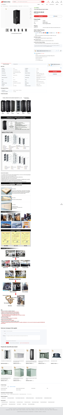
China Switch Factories (5, 402)
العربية (36, 409)
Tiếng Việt (51, 409)
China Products (15, 408)
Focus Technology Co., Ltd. (26, 411)
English (11, 409)
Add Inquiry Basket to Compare (17, 33)
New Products (33, 388)
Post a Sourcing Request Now (24, 342)
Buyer (42, 4)
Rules (61, 4)
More (1, 405)
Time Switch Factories (27, 402)
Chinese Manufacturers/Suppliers (21, 408)
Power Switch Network (43, 402)
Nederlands (33, 409)
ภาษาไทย (45, 409)
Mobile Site (50, 408)
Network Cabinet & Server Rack (20, 388)
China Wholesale (28, 408)
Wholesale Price (33, 408)
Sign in (61, 2)
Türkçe (48, 409)
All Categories (4, 4)
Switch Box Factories (12, 402)
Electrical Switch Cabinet (35, 402)
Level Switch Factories (20, 402)
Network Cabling (18, 389)
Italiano (27, 409)
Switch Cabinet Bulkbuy (31, 404)
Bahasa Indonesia (55, 409)
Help (46, 4)
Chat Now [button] (55, 16)
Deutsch (30, 409)
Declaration (40, 411)
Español (14, 409)
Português (17, 409)
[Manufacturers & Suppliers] (5, 2)
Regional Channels (41, 408)
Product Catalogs (13, 386)
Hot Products (10, 408)
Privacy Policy (44, 411)
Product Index (46, 408)
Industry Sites (37, 408)
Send (7, 342)
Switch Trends (24, 404)
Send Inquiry (41, 16)
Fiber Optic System (3, 389)
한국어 (38, 409)
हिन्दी (43, 409)
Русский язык (23, 409)
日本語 (41, 409)
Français (20, 409)
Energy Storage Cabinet (4, 388)
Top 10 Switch (19, 404)
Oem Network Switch (4, 404)
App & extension (52, 4)
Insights (53, 408)
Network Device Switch (51, 402)
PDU (47, 388)
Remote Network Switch (12, 404)
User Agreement (36, 411)
